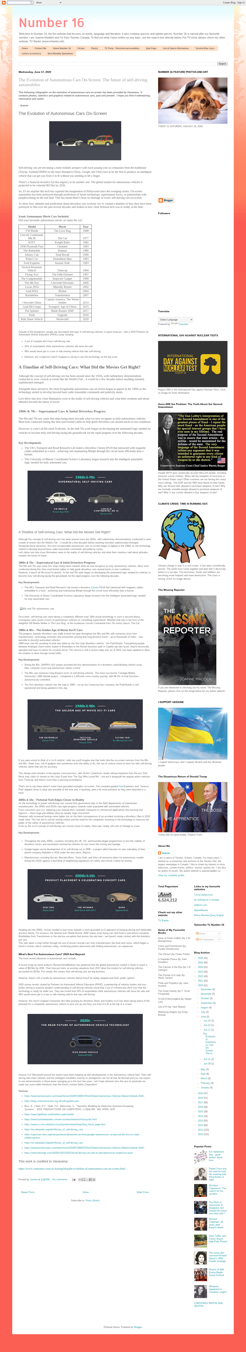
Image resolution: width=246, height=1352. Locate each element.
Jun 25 (207, 1020)
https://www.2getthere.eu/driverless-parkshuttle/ (49, 1114)
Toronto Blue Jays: (205, 48)
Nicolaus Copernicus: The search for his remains (217, 1189)
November (206, 994)
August (205, 1007)
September (207, 1003)
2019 (201, 1093)
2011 (201, 1129)
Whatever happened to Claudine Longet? (218, 1289)
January (205, 1087)
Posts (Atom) (92, 1200)
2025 (201, 962)
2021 (201, 980)
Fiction (81, 48)
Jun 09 (207, 1063)
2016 (201, 1107)
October (205, 998)
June (204, 1016)
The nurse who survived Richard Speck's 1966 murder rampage (217, 1257)
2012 (201, 1125)
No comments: (61, 1179)
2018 (201, 1097)
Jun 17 (207, 1029)
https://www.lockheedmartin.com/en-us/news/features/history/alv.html (60, 1119)
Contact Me (40, 48)
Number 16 (52, 22)
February (206, 1083)
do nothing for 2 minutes (206, 899)
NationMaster (201, 910)
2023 (201, 971)
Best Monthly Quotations (60, 53)
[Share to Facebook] (90, 1179)
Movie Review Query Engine (209, 915)
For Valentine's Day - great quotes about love (216, 1156)
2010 (201, 1134)
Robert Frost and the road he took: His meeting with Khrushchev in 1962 (218, 1174)
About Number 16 (62, 48)
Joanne (166, 853)
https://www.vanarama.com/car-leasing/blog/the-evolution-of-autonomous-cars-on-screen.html (72, 1168)
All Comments (206, 939)
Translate (183, 324)
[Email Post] (73, 1179)
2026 (201, 958)
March (204, 1078)
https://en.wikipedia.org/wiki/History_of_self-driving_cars (53, 1129)
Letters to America (31, 53)
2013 (201, 1120)
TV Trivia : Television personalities (122, 48)
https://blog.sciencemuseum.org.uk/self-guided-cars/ (51, 1101)
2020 (201, 985)
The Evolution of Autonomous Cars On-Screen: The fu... (209, 1043)
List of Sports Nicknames (176, 48)
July (203, 1012)
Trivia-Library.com (203, 894)
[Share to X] (87, 1179)
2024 (201, 967)
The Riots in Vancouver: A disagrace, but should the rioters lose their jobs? (218, 1208)
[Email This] (80, 1179)
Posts (201, 933)
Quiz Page (151, 48)
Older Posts (143, 1192)
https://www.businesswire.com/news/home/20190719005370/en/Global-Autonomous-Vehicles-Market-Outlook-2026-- (84, 1096)
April (203, 1074)
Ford (120, 786)
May (203, 1069)
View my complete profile (171, 875)
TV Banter (163, 920)
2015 (201, 1111)
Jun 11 (207, 1059)
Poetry (94, 48)
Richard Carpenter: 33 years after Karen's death (216, 1223)
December (206, 989)
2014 (201, 1116)
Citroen (95, 587)
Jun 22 (207, 1025)
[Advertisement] (188, 162)
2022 (201, 976)
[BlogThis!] (83, 1179)
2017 (201, 1102)
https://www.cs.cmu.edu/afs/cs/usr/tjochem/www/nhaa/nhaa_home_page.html (64, 1124)
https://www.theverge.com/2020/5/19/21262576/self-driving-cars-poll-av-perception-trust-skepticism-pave (78, 1152)
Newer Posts (28, 1192)
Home (25, 48)
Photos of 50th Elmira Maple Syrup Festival (216, 1272)
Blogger (138, 1327)
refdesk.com (200, 905)
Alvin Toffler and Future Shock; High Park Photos (218, 1239)
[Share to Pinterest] (94, 1179)
